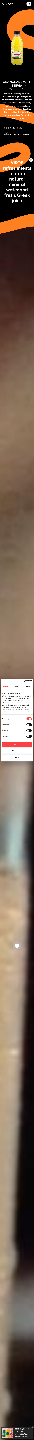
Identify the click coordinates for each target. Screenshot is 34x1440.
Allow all (17, 745)
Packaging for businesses (20, 134)
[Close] (32, 1427)
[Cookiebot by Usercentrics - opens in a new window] (24, 681)
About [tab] (28, 686)
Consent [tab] (6, 686)
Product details (16, 128)
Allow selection (17, 751)
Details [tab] (17, 686)
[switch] (29, 724)
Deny (17, 757)
